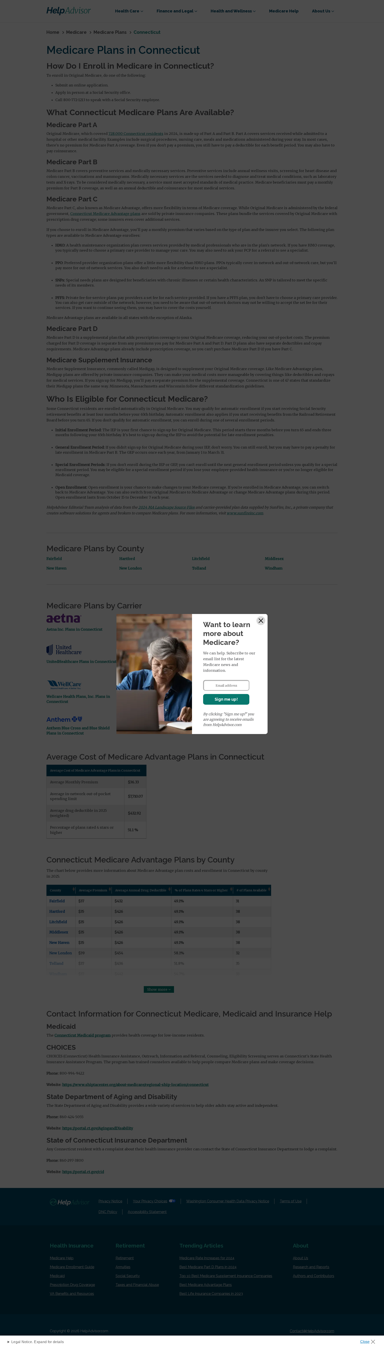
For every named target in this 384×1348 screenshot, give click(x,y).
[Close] (260, 620)
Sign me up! (226, 699)
